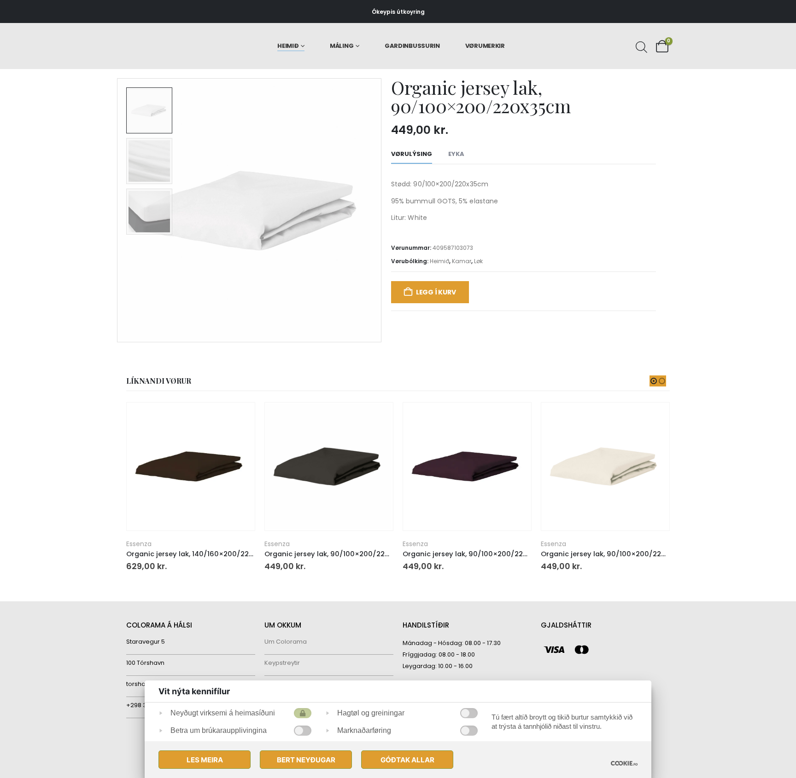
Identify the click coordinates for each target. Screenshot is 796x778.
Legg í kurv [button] (239, 417)
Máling (341, 45)
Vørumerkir (485, 45)
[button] (119, 210)
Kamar (461, 261)
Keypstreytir (282, 662)
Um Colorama (285, 641)
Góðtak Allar (407, 759)
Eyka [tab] (456, 154)
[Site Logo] (165, 46)
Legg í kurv (436, 292)
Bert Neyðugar (306, 759)
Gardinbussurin (412, 45)
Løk (478, 261)
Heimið (287, 45)
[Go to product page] (190, 466)
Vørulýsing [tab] (411, 154)
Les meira (205, 759)
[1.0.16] (624, 763)
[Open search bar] (640, 46)
